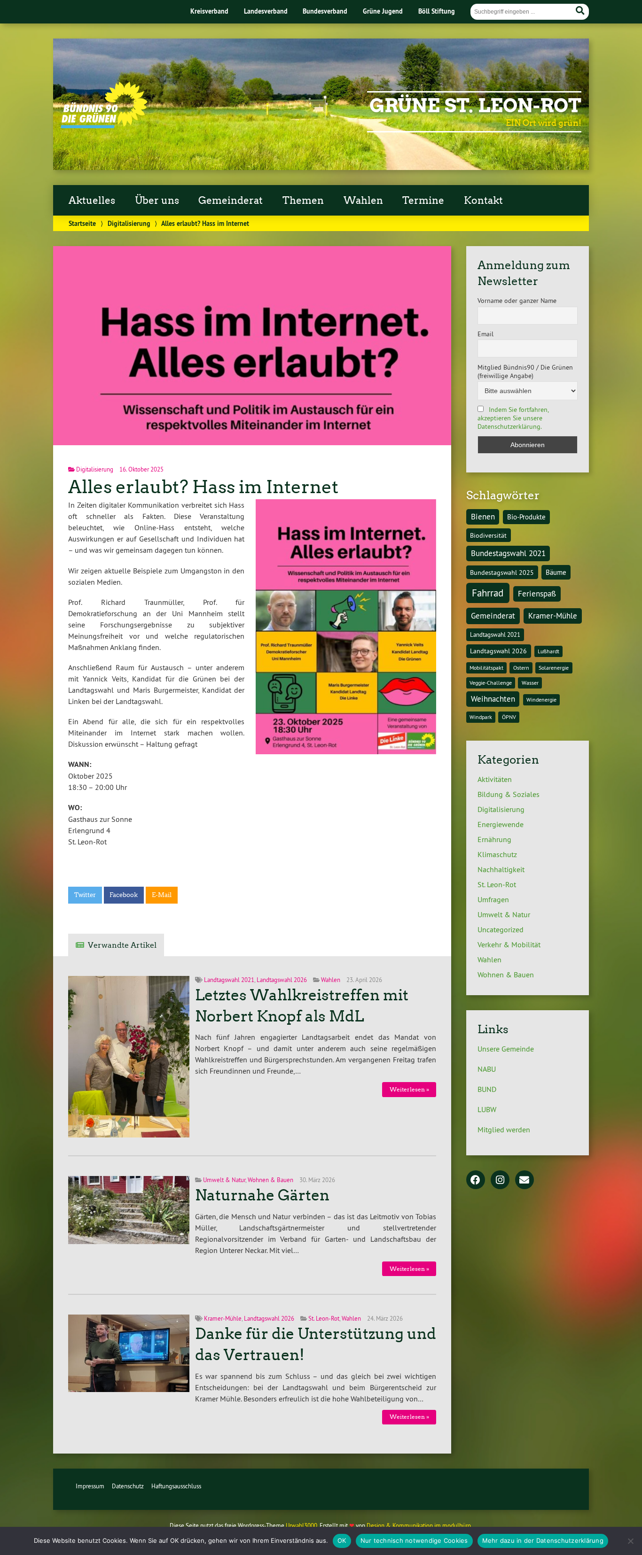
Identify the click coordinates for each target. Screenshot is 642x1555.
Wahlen (330, 979)
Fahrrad (487, 593)
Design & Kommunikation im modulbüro (419, 1525)
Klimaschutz (497, 854)
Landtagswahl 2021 (229, 979)
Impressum (90, 1486)
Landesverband (266, 11)
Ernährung (494, 839)
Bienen (483, 516)
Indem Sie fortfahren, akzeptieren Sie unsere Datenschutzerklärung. (513, 418)
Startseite (82, 223)
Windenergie (541, 699)
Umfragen (493, 899)
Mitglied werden (504, 1129)
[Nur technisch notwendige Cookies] (630, 1541)
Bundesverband (325, 11)
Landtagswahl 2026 (282, 979)
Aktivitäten (495, 779)
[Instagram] (500, 1180)
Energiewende (501, 824)
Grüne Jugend (383, 11)
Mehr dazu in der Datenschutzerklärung (542, 1540)
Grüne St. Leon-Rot (475, 105)
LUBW (487, 1109)
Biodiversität (488, 535)
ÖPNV (509, 716)
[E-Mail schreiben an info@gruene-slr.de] (524, 1180)
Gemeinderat (493, 616)
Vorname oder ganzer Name (517, 300)
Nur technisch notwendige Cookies (414, 1540)
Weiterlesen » (409, 1089)
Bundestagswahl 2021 (508, 553)
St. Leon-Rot (323, 1318)
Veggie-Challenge (491, 682)
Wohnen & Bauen (270, 1180)
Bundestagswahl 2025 (502, 572)
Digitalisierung (129, 223)
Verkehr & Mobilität (509, 944)
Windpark (481, 716)
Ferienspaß (537, 593)
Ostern (521, 667)
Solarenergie (554, 667)
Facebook (124, 894)
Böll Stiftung (436, 11)
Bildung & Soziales (509, 794)
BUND (487, 1089)
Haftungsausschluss (176, 1486)
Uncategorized (501, 929)
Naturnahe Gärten (262, 1195)
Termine (423, 200)
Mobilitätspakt (486, 667)
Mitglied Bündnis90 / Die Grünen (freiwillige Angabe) (525, 371)
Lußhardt (548, 651)
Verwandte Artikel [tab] (122, 945)
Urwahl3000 (301, 1525)
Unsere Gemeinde (506, 1048)
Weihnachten (493, 699)
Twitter (85, 894)
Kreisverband (209, 11)
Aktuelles (92, 200)
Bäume (556, 572)
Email (485, 334)
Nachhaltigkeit (501, 869)
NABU (487, 1069)
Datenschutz (128, 1486)
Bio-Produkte (526, 516)
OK (341, 1540)
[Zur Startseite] (104, 125)
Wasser (530, 682)
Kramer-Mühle (223, 1318)
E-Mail (162, 894)
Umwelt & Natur (224, 1180)
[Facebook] (475, 1180)
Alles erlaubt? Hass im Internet (203, 487)
